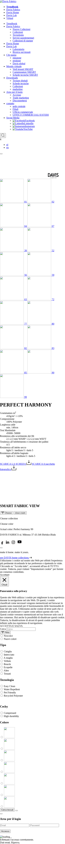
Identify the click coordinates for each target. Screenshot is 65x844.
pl (7, 144)
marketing (18, 89)
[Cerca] (3, 135)
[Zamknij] (1, 547)
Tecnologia (18, 35)
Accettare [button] (4, 574)
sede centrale (19, 106)
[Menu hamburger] (1, 153)
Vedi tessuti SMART (23, 69)
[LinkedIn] (7, 544)
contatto (10, 103)
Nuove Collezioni (21, 29)
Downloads (12, 77)
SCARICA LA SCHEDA (13, 464)
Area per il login (14, 92)
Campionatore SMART (24, 72)
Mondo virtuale (14, 66)
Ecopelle (8, 667)
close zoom (20, 513)
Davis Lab (11, 15)
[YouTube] (19, 544)
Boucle (7, 664)
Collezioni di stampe (23, 40)
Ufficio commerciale (23, 112)
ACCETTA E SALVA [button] (11, 626)
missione (17, 57)
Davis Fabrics (13, 9)
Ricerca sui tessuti (21, 52)
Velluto (7, 661)
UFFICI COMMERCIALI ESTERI (31, 115)
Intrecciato (9, 654)
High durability (11, 716)
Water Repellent (12, 689)
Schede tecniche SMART (25, 75)
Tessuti (7, 673)
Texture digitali (20, 80)
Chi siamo (11, 55)
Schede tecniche (21, 83)
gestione (17, 60)
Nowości (8, 635)
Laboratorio (18, 49)
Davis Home (12, 12)
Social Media (12, 117)
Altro (6, 670)
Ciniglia (8, 651)
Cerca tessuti (7, 810)
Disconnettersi (20, 100)
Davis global (19, 63)
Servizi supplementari (23, 37)
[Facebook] (2, 544)
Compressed (10, 713)
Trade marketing (21, 97)
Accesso (17, 95)
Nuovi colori (10, 639)
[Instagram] (13, 544)
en (7, 147)
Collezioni (18, 32)
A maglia (8, 657)
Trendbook (12, 6)
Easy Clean (9, 686)
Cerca (3, 629)
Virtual (9, 18)
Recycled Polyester (13, 695)
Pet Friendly (10, 692)
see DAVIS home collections (14, 557)
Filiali (15, 109)
